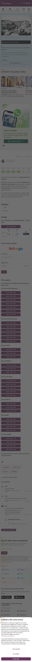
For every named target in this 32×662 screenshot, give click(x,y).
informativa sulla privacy (7, 636)
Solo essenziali (16, 649)
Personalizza (16, 654)
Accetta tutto (16, 659)
